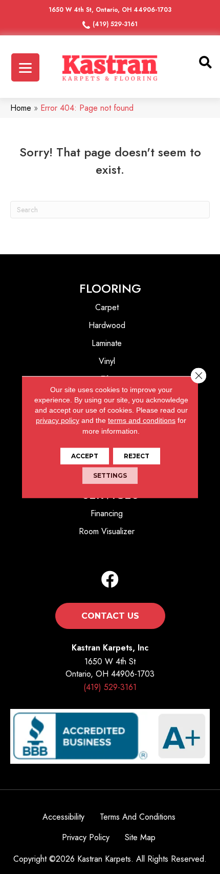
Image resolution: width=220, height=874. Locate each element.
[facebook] (110, 580)
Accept (84, 456)
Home (20, 108)
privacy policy (57, 420)
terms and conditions (141, 420)
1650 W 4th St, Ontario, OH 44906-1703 (110, 9)
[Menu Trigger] (25, 67)
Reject (136, 456)
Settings (110, 475)
